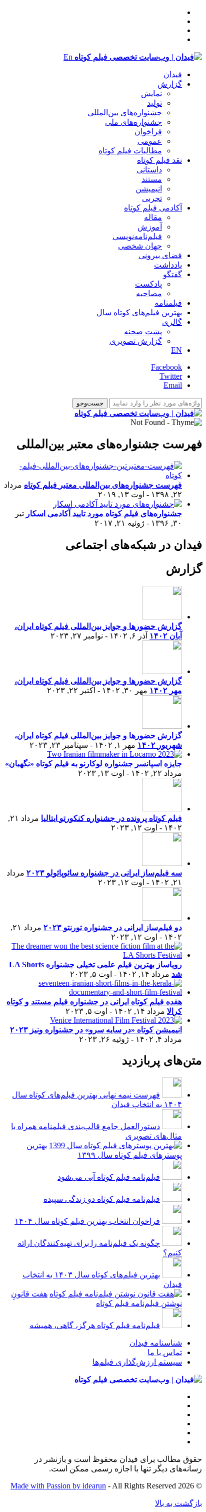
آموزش (150, 227)
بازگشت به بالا (178, 1503)
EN (176, 350)
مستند (152, 179)
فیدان (173, 74)
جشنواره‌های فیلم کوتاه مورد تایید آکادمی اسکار (104, 513)
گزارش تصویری (136, 341)
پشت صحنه (143, 331)
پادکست (148, 284)
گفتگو (172, 274)
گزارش (170, 84)
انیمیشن (149, 188)
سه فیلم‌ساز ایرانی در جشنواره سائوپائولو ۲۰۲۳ (104, 873)
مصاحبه (149, 293)
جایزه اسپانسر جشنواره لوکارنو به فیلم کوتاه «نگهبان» (93, 763)
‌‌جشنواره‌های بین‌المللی (125, 112)
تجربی (152, 198)
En (68, 57)
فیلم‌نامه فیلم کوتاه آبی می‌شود (109, 1177)
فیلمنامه (168, 303)
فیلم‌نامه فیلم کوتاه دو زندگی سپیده (102, 1199)
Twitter (171, 376)
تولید (154, 103)
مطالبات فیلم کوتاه (130, 150)
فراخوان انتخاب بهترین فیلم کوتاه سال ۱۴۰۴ (87, 1221)
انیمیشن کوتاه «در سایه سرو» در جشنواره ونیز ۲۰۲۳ (96, 1029)
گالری (172, 322)
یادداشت (168, 265)
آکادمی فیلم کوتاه (153, 207)
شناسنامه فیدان (156, 1343)
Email (173, 385)
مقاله (153, 217)
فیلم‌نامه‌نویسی (137, 236)
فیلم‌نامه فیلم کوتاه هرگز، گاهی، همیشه (95, 1325)
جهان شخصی (140, 246)
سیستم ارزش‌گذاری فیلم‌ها (137, 1362)
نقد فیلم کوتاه (159, 160)
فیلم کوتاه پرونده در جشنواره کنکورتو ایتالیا (111, 818)
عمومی (150, 141)
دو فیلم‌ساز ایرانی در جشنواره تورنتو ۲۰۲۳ (113, 927)
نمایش (151, 93)
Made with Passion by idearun (58, 1485)
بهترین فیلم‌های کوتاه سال (139, 312)
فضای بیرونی (160, 255)
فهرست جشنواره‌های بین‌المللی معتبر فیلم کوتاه (103, 485)
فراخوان (148, 131)
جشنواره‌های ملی (133, 122)
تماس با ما (165, 1352)
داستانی (149, 169)
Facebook (166, 367)
